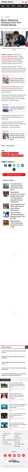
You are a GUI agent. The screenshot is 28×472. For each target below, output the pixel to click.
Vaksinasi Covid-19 (6, 87)
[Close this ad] (27, 467)
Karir (4, 437)
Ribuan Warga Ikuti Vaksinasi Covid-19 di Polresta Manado (11, 22)
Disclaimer (5, 442)
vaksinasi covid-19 (7, 155)
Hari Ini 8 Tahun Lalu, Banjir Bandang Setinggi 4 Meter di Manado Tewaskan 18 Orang (17, 80)
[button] (26, 2)
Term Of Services (7, 444)
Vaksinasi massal (13, 153)
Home (2, 6)
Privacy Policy (18, 433)
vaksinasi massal (12, 58)
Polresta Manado (6, 60)
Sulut (2, 17)
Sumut (13, 6)
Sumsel (19, 6)
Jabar (25, 6)
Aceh (7, 6)
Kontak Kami (17, 437)
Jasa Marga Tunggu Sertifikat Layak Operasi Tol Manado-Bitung (17, 108)
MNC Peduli (17, 446)
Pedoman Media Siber (8, 440)
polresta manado (18, 155)
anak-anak (11, 56)
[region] (14, 12)
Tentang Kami (6, 433)
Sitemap (16, 435)
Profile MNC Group (19, 444)
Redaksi (5, 435)
